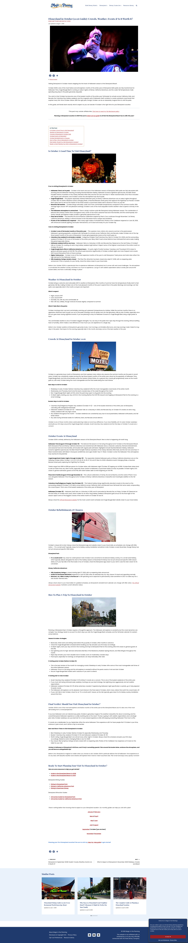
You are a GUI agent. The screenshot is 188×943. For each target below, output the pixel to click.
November (90, 834)
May (92, 820)
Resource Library (128, 5)
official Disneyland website (68, 500)
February (97, 812)
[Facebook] (89, 935)
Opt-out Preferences (163, 940)
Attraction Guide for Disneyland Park (63, 797)
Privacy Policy (173, 940)
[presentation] (58, 888)
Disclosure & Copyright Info (57, 935)
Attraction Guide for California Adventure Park (66, 799)
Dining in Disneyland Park (59, 784)
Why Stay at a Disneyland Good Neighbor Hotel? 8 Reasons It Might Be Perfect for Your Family (93, 905)
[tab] (92, 915)
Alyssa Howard (53, 79)
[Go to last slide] (44, 896)
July (91, 825)
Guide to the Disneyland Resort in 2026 (63, 773)
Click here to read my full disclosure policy (105, 111)
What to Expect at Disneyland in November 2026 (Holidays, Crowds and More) (118, 862)
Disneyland (51, 21)
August (95, 825)
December (98, 834)
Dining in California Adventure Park (62, 786)
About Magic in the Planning (58, 932)
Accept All (168, 936)
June (96, 820)
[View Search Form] (136, 5)
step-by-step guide (94, 842)
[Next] (144, 896)
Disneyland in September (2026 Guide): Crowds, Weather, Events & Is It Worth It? (70, 862)
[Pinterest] (98, 935)
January (90, 812)
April (96, 816)
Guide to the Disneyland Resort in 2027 (63, 775)
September (86, 829)
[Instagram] (94, 935)
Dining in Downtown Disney (60, 788)
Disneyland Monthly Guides (63, 21)
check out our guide (93, 116)
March (92, 816)
